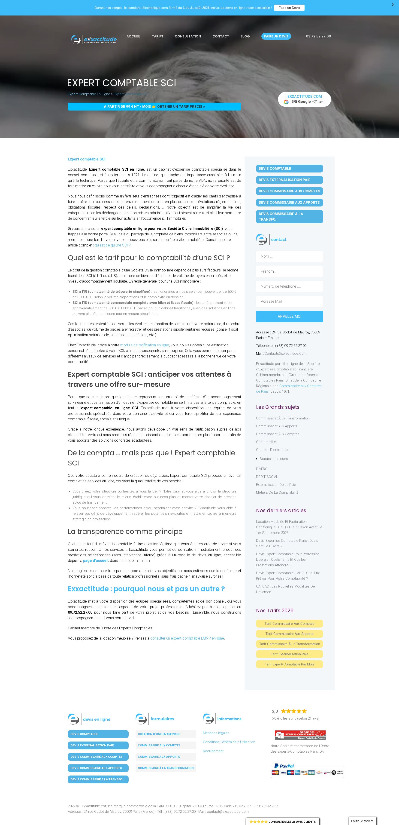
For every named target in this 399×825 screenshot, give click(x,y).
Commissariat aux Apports (276, 426)
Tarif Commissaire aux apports (290, 634)
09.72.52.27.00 (318, 36)
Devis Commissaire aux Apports (289, 202)
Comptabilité (266, 442)
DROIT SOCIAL (267, 477)
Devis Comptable (275, 168)
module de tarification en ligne (144, 345)
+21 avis (306, 99)
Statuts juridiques (274, 459)
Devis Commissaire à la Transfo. (281, 217)
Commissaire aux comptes (159, 745)
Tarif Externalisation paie (289, 654)
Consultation (188, 36)
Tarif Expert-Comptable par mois (289, 664)
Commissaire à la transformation (166, 768)
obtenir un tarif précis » (181, 107)
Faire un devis (276, 36)
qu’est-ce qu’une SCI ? (113, 245)
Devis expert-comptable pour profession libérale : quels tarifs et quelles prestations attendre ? (288, 559)
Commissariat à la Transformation (283, 418)
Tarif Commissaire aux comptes (289, 624)
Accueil (133, 36)
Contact (220, 36)
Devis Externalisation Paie (284, 180)
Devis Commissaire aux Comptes (289, 191)
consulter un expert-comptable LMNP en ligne (187, 638)
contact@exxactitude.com (286, 353)
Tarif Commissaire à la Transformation (289, 644)
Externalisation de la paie (276, 485)
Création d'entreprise (272, 450)
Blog (245, 36)
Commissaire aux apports (159, 756)
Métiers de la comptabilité (277, 492)
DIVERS (261, 469)
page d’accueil (95, 560)
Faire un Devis (289, 7)
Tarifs (157, 36)
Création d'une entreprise (159, 734)
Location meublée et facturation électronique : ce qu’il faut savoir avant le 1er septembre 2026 (289, 527)
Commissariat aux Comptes (277, 434)
